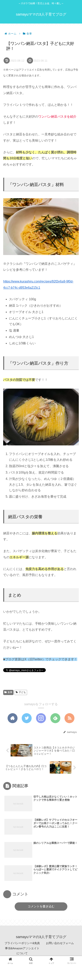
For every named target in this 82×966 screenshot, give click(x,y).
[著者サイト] (13, 718)
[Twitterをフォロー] (27, 718)
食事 (10, 692)
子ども (22, 692)
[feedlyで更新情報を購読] (55, 718)
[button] (73, 571)
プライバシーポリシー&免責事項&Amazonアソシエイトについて (22, 948)
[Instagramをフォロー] (41, 718)
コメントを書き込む (41, 906)
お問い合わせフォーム (60, 943)
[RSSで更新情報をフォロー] (69, 718)
